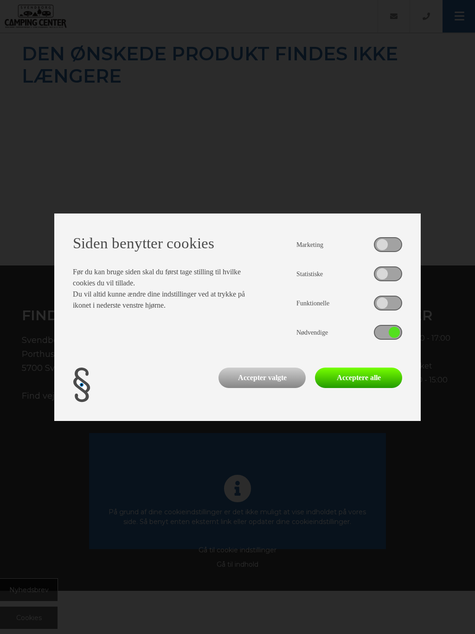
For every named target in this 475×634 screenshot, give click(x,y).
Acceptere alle (359, 378)
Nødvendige (312, 332)
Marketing (309, 244)
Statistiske (309, 274)
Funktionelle (312, 303)
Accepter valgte (262, 378)
